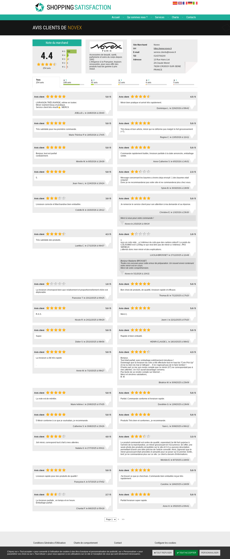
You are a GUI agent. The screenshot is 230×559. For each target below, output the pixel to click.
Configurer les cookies (165, 542)
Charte (175, 17)
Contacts (191, 17)
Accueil (116, 17)
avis (47, 68)
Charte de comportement (86, 542)
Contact (118, 542)
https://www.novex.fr (163, 48)
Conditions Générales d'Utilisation (49, 542)
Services (159, 17)
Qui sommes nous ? (137, 17)
